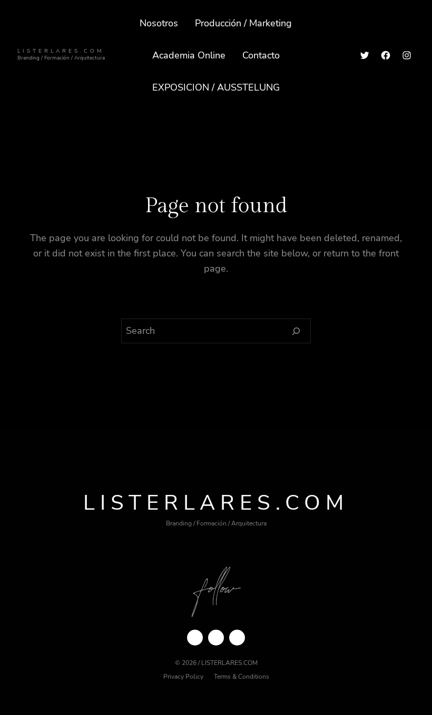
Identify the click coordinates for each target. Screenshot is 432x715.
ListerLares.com (60, 50)
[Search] (296, 331)
